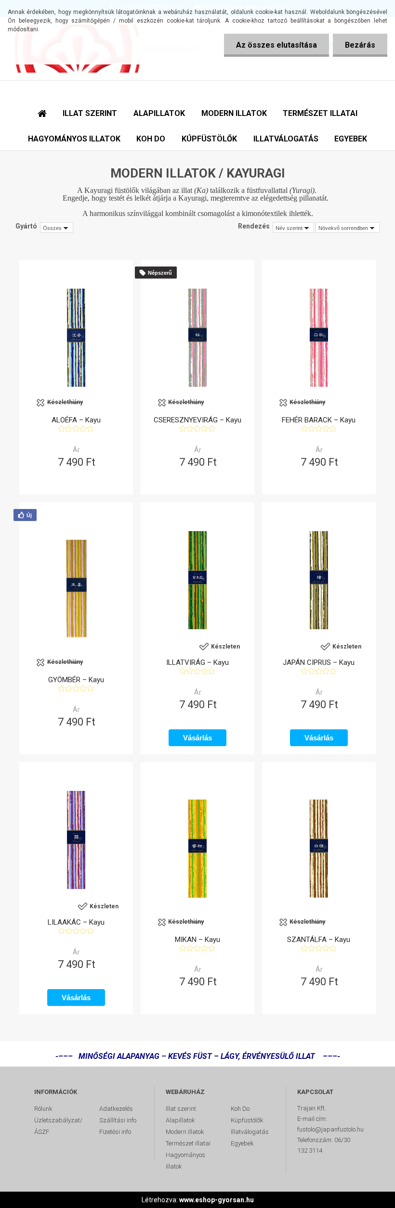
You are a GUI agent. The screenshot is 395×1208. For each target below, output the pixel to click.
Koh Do (240, 1108)
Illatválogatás (250, 1131)
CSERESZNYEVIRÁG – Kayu (197, 420)
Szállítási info (117, 1120)
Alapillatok (180, 1120)
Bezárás (360, 45)
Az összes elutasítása (276, 45)
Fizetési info (115, 1131)
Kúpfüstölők (247, 1120)
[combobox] (293, 227)
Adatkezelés (116, 1108)
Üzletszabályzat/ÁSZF (58, 1126)
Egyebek (242, 1143)
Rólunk (43, 1108)
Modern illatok (185, 1131)
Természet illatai (188, 1143)
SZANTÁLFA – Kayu (318, 939)
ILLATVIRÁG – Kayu (197, 662)
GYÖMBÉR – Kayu (76, 679)
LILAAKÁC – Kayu (76, 922)
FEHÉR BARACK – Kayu (319, 420)
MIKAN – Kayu (197, 939)
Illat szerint (181, 1108)
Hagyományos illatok (185, 1160)
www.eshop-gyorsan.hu (216, 1200)
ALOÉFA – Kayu (76, 420)
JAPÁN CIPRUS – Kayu (319, 662)
